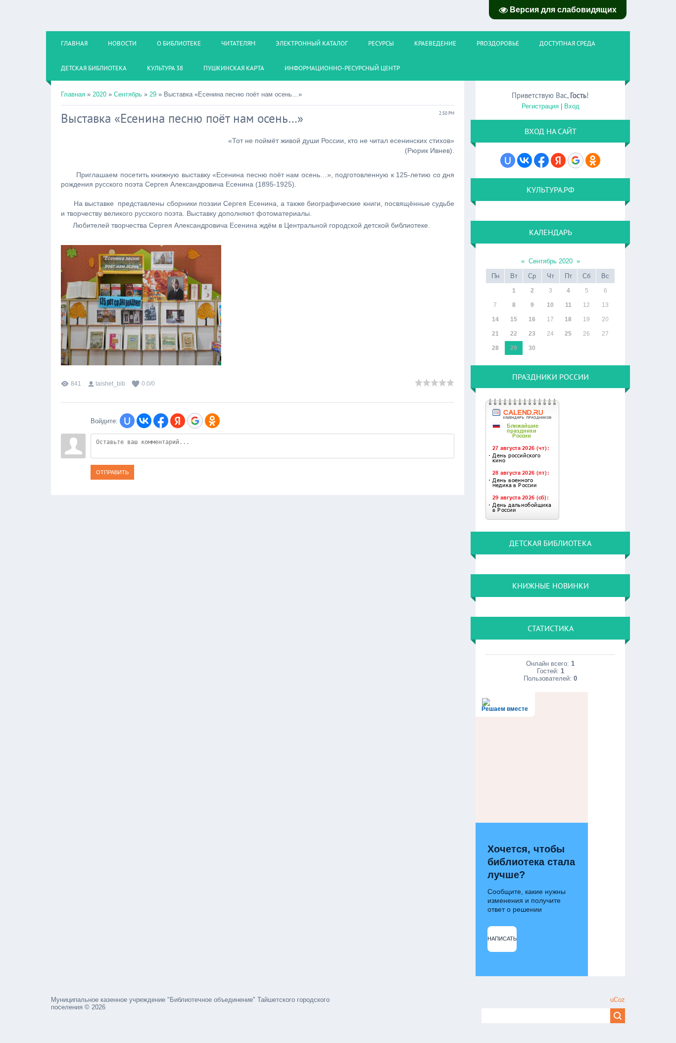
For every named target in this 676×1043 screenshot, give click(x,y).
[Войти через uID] (127, 420)
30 (532, 348)
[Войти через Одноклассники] (212, 420)
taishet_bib (110, 383)
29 (152, 94)
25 (568, 333)
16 (532, 319)
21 (495, 333)
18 (568, 319)
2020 (99, 94)
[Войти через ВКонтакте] (144, 420)
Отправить (112, 472)
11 (568, 304)
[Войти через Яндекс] (177, 420)
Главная (73, 94)
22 (513, 333)
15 (513, 319)
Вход (571, 106)
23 (532, 333)
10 (550, 304)
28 (495, 348)
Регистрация (540, 106)
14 (495, 319)
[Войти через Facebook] (160, 420)
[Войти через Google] (195, 421)
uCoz (617, 999)
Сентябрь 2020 (551, 261)
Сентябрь (128, 94)
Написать (502, 939)
